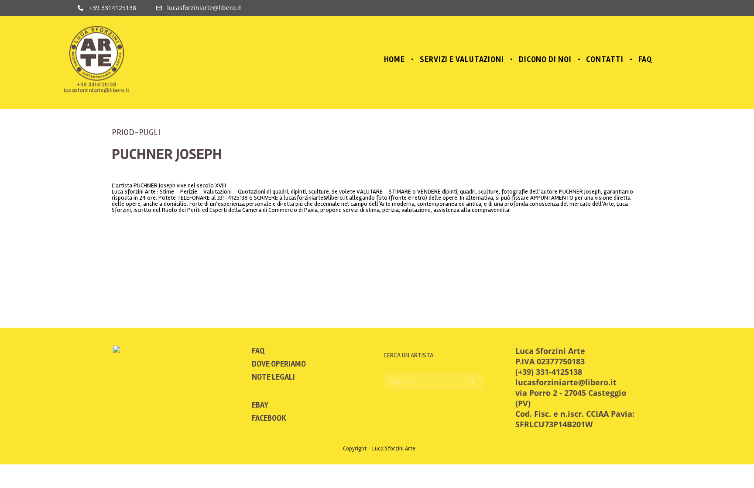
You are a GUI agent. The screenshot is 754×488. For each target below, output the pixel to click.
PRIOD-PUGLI (136, 132)
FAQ (258, 351)
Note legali (273, 377)
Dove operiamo (279, 364)
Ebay (260, 405)
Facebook (269, 418)
